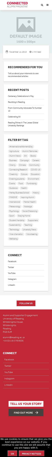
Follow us (25, 303)
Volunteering (31, 234)
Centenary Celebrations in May (21, 96)
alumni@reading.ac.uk (14, 337)
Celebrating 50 (14, 117)
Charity (12, 165)
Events (12, 183)
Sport (11, 216)
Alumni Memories (29, 151)
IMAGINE (13, 197)
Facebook (12, 261)
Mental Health (30, 202)
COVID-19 (35, 169)
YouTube (11, 273)
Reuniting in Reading (16, 102)
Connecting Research (18, 169)
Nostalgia (28, 206)
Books (33, 156)
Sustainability (15, 225)
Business (13, 160)
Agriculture (14, 151)
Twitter (11, 267)
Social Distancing (30, 211)
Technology (14, 229)
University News (29, 229)
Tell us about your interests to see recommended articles (23, 75)
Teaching (28, 225)
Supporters (33, 220)
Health (24, 188)
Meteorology (14, 206)
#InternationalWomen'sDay (21, 146)
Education (35, 174)
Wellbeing (13, 239)
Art (25, 156)
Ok (12, 453)
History (36, 192)
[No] (48, 447)
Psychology (14, 211)
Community (34, 165)
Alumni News (15, 156)
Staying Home (24, 216)
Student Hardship (16, 220)
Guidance (13, 188)
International (14, 202)
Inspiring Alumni (27, 197)
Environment (33, 179)
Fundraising (31, 183)
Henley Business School (19, 192)
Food (21, 183)
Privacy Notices (31, 453)
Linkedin (11, 285)
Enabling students (16, 179)
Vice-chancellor (16, 234)
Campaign (24, 160)
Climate (22, 165)
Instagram (12, 279)
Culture (24, 174)
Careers (35, 160)
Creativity (13, 174)
